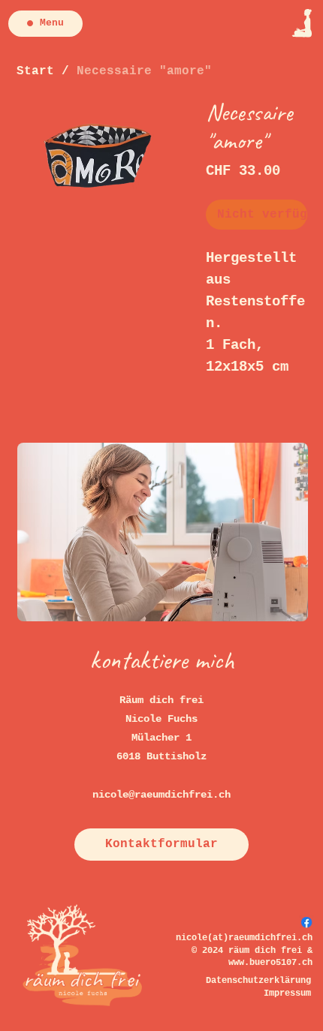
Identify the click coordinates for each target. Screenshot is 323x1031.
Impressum (287, 993)
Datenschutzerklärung (258, 980)
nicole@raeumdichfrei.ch (161, 795)
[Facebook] (307, 922)
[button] (161, 844)
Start (35, 71)
